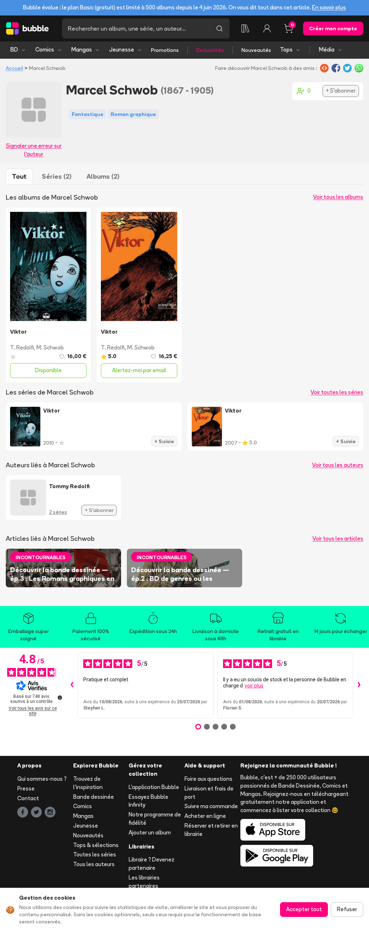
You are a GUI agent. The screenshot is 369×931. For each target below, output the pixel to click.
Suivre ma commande (211, 806)
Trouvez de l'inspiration (88, 782)
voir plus (254, 686)
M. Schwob (50, 347)
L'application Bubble (154, 787)
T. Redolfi (22, 347)
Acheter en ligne (205, 815)
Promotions (165, 50)
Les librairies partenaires (144, 881)
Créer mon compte (333, 28)
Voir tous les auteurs (337, 465)
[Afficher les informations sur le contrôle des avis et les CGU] (60, 697)
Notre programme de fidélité (155, 818)
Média (326, 49)
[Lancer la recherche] (219, 28)
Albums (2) (102, 176)
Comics (44, 49)
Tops (286, 49)
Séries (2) (56, 176)
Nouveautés (256, 50)
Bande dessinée (93, 796)
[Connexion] (267, 28)
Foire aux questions (208, 778)
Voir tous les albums (338, 196)
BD (14, 49)
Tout (19, 176)
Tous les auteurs (94, 864)
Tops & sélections (96, 845)
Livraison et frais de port (209, 792)
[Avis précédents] (72, 685)
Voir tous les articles (337, 538)
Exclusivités (210, 50)
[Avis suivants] (359, 685)
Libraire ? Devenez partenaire (151, 863)
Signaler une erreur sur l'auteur (34, 149)
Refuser (347, 909)
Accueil (14, 68)
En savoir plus (329, 7)
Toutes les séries (94, 854)
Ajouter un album (150, 832)
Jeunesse (121, 49)
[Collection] (245, 28)
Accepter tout (304, 909)
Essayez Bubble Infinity (148, 800)
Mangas (81, 49)
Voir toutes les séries (337, 392)
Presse (26, 788)
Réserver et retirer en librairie (211, 829)
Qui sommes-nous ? (42, 778)
